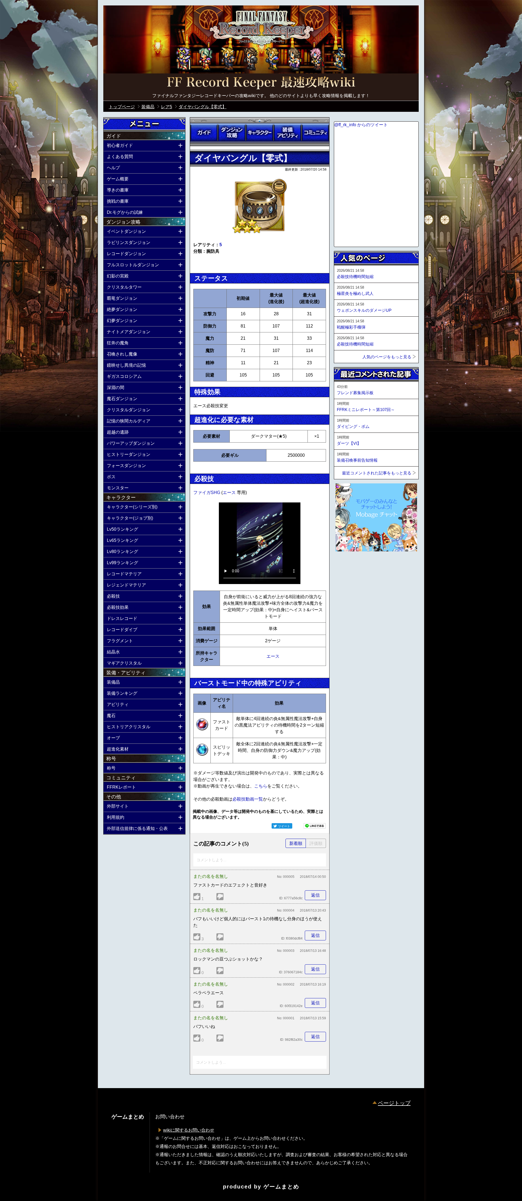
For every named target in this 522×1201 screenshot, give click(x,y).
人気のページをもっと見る (386, 356)
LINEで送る (314, 826)
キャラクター (260, 132)
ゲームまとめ (281, 1187)
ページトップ (394, 1103)
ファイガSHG (207, 492)
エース (230, 492)
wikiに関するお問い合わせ (188, 1130)
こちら (260, 786)
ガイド (204, 132)
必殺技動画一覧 (247, 799)
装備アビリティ (287, 132)
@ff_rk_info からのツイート (361, 124)
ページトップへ (347, 566)
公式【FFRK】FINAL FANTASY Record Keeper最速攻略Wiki (261, 83)
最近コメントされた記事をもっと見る (376, 473)
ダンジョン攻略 (232, 132)
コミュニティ (315, 132)
